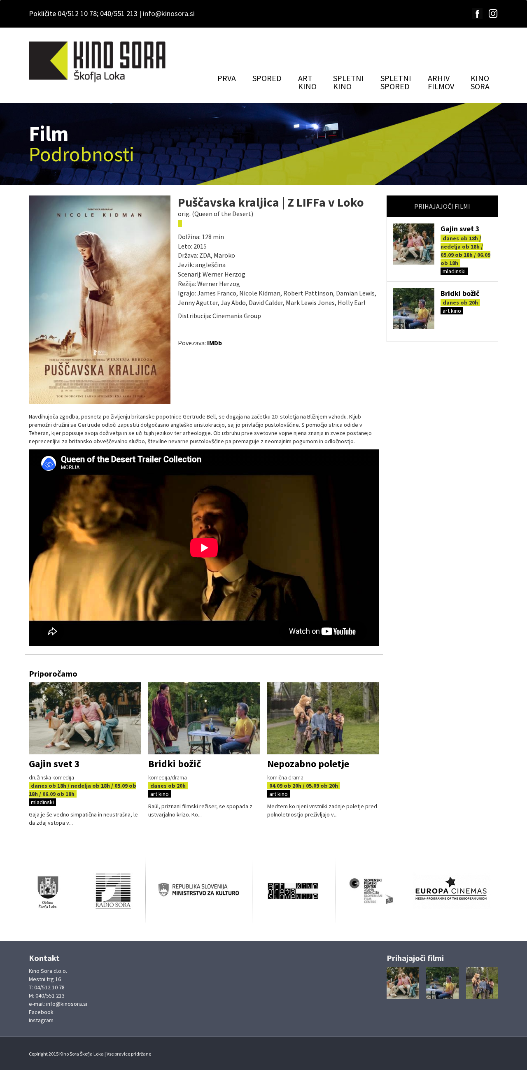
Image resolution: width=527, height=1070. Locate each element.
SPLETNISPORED (395, 82)
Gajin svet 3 (460, 228)
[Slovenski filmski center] (370, 891)
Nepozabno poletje (308, 763)
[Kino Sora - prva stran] (98, 62)
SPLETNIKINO (348, 82)
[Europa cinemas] (451, 890)
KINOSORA (480, 82)
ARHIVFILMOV (441, 82)
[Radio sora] (109, 890)
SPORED (267, 78)
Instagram (41, 1020)
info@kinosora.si (169, 13)
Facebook (41, 1012)
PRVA (226, 78)
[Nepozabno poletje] (323, 718)
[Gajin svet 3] (413, 244)
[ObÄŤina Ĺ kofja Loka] (51, 891)
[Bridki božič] (413, 308)
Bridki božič (460, 293)
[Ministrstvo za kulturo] (199, 891)
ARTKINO (307, 82)
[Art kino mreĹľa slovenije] (293, 891)
